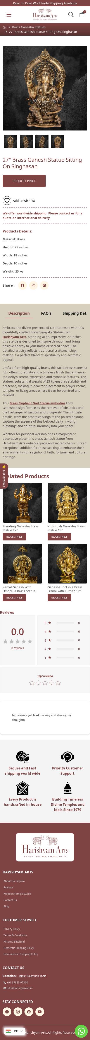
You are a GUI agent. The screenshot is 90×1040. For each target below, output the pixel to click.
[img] (18, 641)
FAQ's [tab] (46, 313)
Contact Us (10, 900)
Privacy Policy (11, 929)
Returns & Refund (14, 941)
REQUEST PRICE (24, 181)
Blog (6, 906)
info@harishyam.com (19, 988)
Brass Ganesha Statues (29, 27)
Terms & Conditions (15, 935)
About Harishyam (14, 881)
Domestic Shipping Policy (18, 948)
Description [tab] (19, 313)
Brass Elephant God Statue (30, 403)
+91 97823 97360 (17, 982)
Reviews (8, 887)
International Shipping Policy (20, 954)
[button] (63, 623)
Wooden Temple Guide (17, 894)
